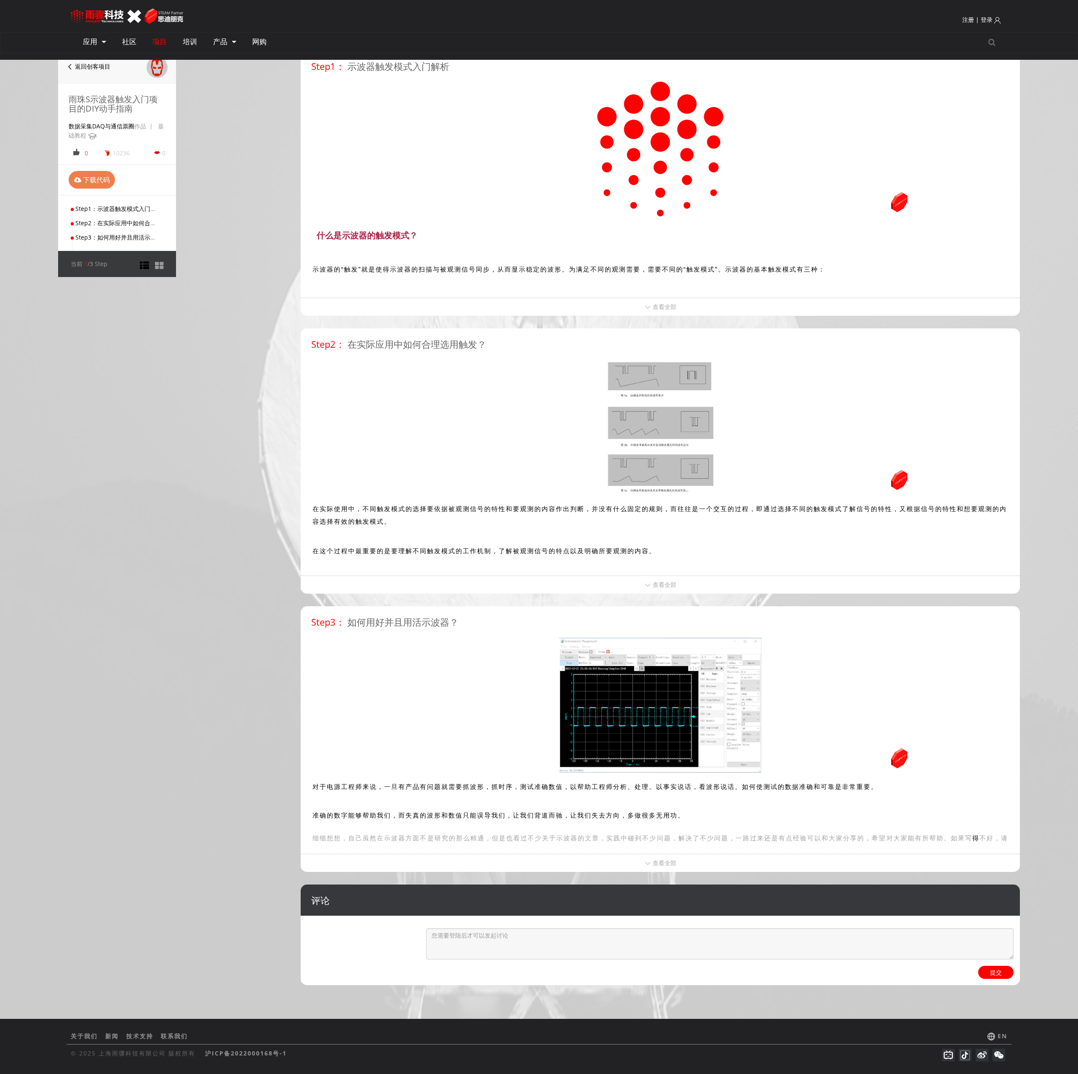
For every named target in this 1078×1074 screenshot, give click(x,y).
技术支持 (141, 1036)
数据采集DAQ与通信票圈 (101, 126)
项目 (159, 41)
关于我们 (85, 1036)
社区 (129, 41)
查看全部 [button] (663, 307)
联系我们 (174, 1036)
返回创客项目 (91, 66)
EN (1002, 1036)
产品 (221, 41)
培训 (190, 41)
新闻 (113, 1036)
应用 (91, 41)
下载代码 (95, 179)
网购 (259, 41)
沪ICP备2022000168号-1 (246, 1053)
